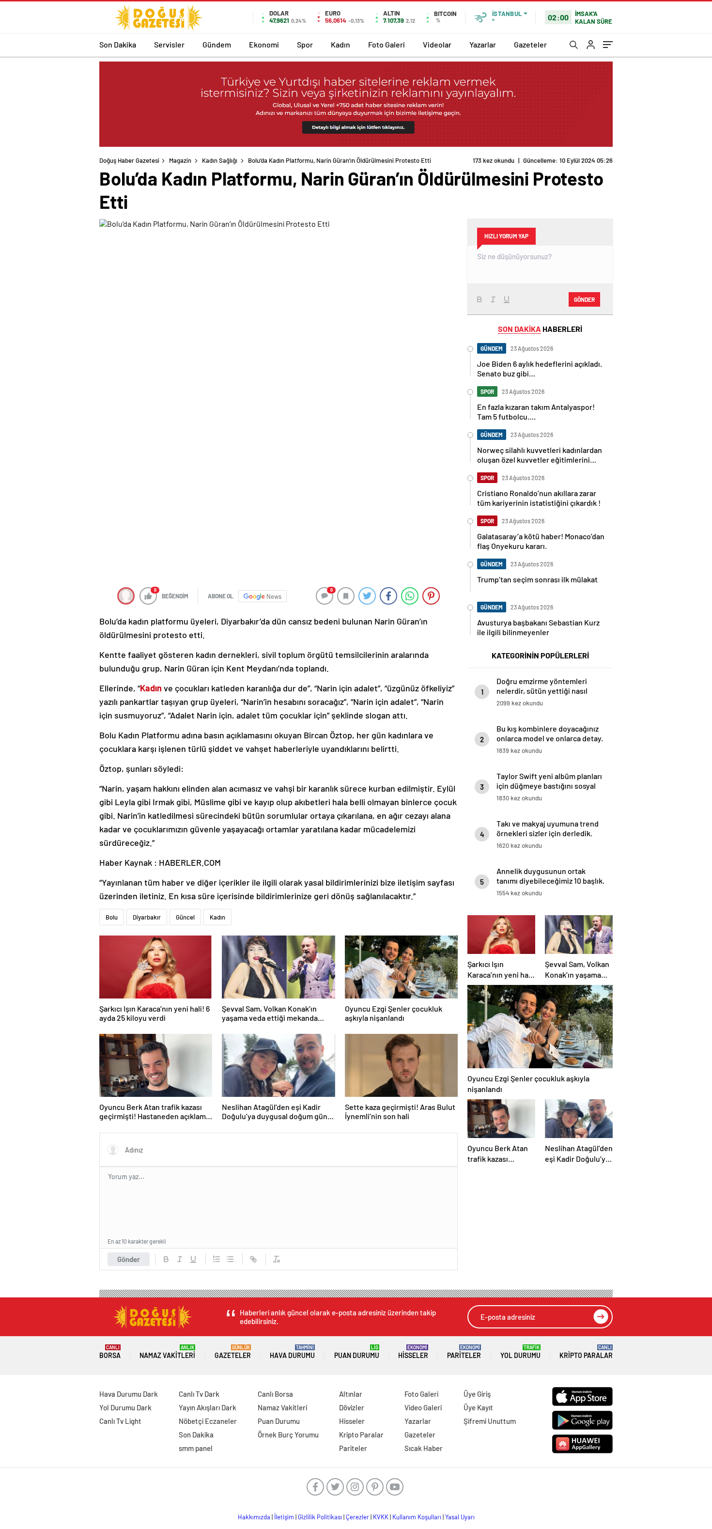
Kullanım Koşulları (416, 1517)
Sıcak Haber (423, 1448)
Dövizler (351, 1407)
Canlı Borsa (275, 1393)
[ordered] (216, 1259)
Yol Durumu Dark (125, 1407)
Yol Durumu (520, 1351)
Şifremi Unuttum (490, 1421)
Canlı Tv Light (120, 1421)
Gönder (128, 1259)
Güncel (185, 917)
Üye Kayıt (478, 1407)
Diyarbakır (147, 917)
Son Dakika (117, 44)
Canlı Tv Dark (199, 1393)
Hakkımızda (254, 1517)
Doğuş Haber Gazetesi (129, 160)
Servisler (169, 44)
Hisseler (413, 1351)
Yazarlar (482, 44)
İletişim (284, 1517)
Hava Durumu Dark (128, 1393)
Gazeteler (530, 44)
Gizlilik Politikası (320, 1517)
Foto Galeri (386, 44)
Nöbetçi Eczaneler (208, 1421)
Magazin (180, 160)
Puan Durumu (356, 1351)
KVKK (380, 1517)
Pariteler (464, 1351)
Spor (305, 44)
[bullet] (230, 1259)
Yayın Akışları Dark (207, 1407)
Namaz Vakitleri (167, 1351)
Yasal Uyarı (460, 1517)
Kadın (340, 44)
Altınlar (350, 1393)
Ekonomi (264, 44)
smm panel (196, 1448)
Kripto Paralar (586, 1351)
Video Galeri (423, 1407)
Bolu (112, 917)
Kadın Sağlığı (219, 160)
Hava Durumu (292, 1351)
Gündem (216, 44)
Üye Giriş (477, 1393)
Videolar (437, 44)
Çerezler (357, 1517)
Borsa (110, 1351)
